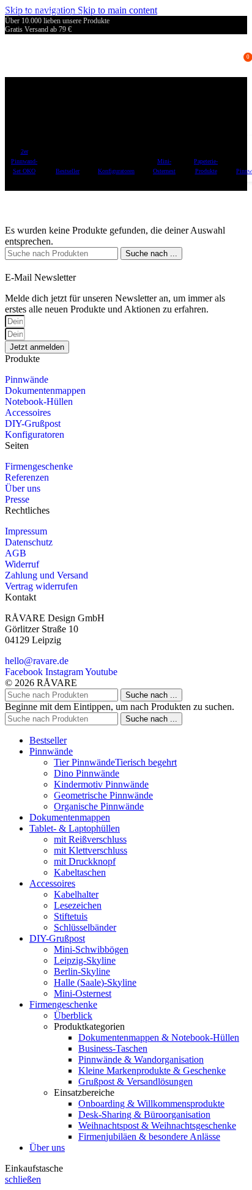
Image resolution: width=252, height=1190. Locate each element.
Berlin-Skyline (82, 971)
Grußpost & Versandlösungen (135, 1081)
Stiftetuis (70, 916)
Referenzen (27, 477)
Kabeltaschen (80, 872)
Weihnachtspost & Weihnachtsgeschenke (157, 1125)
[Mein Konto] (230, 55)
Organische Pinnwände (99, 806)
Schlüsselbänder (85, 927)
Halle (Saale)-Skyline (95, 982)
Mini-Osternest (82, 993)
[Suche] (213, 55)
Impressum (26, 531)
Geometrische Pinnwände (103, 795)
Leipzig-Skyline (85, 960)
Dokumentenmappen (45, 390)
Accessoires (28, 412)
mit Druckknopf (85, 861)
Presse (17, 499)
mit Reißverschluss (90, 839)
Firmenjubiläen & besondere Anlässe (149, 1136)
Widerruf (22, 564)
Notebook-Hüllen (39, 401)
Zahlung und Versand (46, 575)
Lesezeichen (78, 905)
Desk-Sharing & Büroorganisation (144, 1114)
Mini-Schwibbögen (91, 949)
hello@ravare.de (37, 661)
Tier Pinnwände (115, 762)
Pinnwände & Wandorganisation (141, 1059)
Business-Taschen (112, 1048)
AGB (15, 553)
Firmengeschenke (39, 466)
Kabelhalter (76, 894)
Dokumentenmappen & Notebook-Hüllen (158, 1037)
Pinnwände (26, 379)
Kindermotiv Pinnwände (101, 784)
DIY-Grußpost (33, 423)
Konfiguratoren (34, 434)
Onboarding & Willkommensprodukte (151, 1103)
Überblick (73, 1015)
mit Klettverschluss (90, 850)
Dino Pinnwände (86, 773)
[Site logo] (57, 80)
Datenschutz (29, 542)
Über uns (22, 488)
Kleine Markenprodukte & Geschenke (152, 1070)
